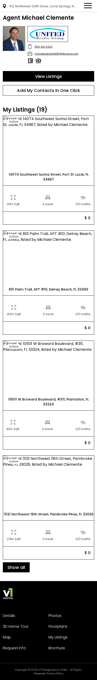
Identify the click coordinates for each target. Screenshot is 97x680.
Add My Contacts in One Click (48, 90)
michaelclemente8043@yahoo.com (56, 54)
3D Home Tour (15, 626)
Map (7, 637)
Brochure (56, 648)
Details (9, 615)
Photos (54, 615)
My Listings (58, 637)
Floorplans (57, 626)
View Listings (48, 76)
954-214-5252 (44, 47)
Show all (16, 567)
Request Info (14, 648)
